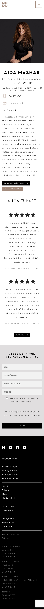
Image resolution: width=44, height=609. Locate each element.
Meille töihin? (8, 498)
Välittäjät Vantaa (10, 478)
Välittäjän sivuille (12, 188)
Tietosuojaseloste (10, 534)
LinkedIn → (7, 527)
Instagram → (8, 519)
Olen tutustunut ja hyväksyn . (23, 401)
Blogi (4, 494)
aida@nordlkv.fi (16, 103)
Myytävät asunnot (10, 459)
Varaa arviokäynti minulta (16, 183)
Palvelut (6, 490)
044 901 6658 (8, 557)
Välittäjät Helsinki (10, 471)
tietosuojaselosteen (21, 401)
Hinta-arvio (7, 511)
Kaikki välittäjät (9, 467)
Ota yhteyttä (8, 507)
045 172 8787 (15, 96)
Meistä (5, 486)
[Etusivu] (14, 448)
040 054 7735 (8, 595)
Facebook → (8, 523)
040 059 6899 (8, 599)
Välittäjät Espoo (10, 475)
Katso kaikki (22, 335)
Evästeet (6, 538)
